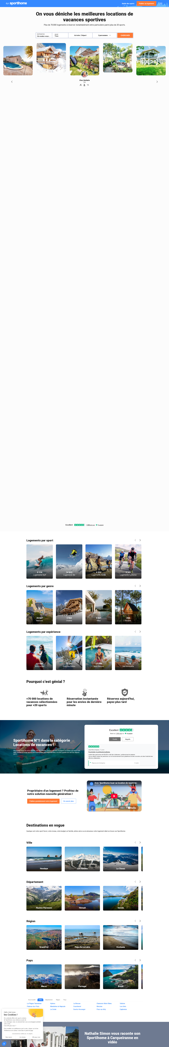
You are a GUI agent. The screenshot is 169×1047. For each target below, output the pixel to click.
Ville (40, 1000)
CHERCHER (125, 35)
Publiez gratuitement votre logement (43, 801)
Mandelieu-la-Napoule (57, 1006)
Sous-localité (32, 1000)
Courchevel (77, 1006)
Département (49, 1000)
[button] (4, 1043)
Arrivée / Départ (80, 35)
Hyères (52, 1003)
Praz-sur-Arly (101, 1009)
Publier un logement (146, 4)
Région (58, 1000)
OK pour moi (36, 1037)
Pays (64, 1000)
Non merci (9, 1037)
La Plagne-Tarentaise (34, 1003)
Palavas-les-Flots (33, 1006)
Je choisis (22, 1037)
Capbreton (123, 1009)
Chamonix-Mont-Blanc (104, 1003)
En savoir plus (68, 801)
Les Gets (123, 1006)
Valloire (122, 1003)
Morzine (99, 1006)
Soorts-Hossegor (79, 1009)
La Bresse (76, 1003)
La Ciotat (53, 1009)
